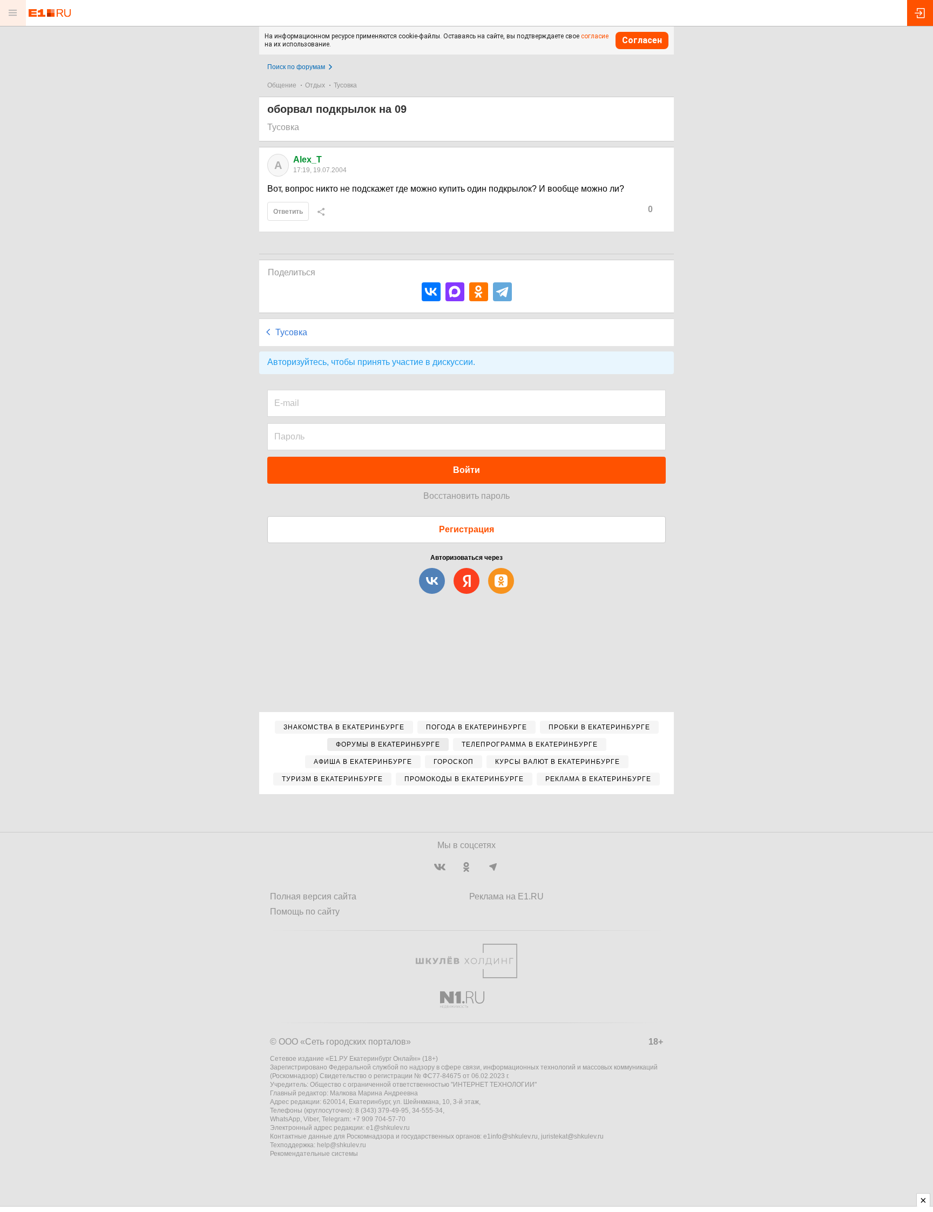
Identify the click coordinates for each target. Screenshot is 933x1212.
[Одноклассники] (478, 291)
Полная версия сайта (313, 896)
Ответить (288, 211)
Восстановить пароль (466, 495)
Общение (281, 85)
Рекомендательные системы (314, 1153)
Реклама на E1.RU (506, 896)
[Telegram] (502, 291)
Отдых (315, 85)
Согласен (642, 40)
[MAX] (454, 291)
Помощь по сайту (305, 911)
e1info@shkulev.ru (510, 1136)
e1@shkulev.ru (388, 1128)
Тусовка (345, 85)
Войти (466, 470)
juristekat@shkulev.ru (572, 1136)
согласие (595, 36)
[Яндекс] (466, 581)
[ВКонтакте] (431, 291)
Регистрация (466, 529)
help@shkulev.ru (341, 1145)
